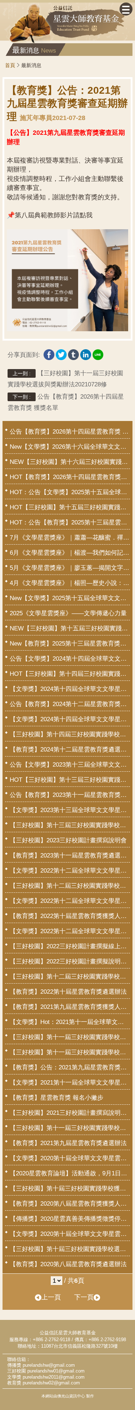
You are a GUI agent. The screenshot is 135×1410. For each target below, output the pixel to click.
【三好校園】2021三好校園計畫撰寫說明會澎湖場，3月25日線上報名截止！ (70, 1112)
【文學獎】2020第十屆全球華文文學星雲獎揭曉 (70, 1158)
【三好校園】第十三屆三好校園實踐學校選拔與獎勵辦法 (70, 825)
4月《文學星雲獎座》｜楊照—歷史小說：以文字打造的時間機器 (70, 583)
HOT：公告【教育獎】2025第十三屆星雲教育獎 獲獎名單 (70, 522)
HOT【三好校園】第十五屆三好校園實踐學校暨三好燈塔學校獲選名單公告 (70, 507)
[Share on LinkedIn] (85, 352)
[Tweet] (61, 352)
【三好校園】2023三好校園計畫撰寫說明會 (68, 840)
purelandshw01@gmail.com (56, 1371)
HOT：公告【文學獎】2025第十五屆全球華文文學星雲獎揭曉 (70, 492)
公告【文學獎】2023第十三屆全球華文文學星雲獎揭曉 (70, 764)
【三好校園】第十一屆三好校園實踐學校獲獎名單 (70, 1037)
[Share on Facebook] (49, 352)
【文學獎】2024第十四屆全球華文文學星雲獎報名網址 (70, 689)
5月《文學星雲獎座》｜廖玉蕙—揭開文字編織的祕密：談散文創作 (70, 567)
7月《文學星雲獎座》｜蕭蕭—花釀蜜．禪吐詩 (70, 537)
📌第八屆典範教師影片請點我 (50, 215)
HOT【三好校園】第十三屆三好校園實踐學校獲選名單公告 (70, 779)
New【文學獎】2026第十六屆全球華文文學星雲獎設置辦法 (70, 446)
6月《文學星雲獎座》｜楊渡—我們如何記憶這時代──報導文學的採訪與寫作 (70, 552)
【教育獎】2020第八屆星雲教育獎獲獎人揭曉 (70, 1203)
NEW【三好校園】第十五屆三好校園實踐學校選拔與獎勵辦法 (70, 628)
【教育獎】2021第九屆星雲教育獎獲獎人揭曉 (70, 1006)
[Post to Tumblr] (73, 352)
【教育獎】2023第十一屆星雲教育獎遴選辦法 (70, 855)
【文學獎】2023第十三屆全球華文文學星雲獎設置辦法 (70, 810)
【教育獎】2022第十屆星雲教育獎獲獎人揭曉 (70, 916)
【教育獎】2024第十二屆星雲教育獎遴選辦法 (70, 749)
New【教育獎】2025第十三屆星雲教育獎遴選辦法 (70, 643)
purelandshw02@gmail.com (51, 1382)
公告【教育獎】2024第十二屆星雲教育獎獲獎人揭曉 (70, 704)
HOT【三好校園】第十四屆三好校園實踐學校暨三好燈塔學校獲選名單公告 (70, 673)
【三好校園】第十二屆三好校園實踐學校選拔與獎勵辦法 (70, 976)
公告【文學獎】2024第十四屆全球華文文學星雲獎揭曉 (70, 658)
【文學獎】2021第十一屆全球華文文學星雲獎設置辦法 (70, 1082)
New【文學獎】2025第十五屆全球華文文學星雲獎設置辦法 (70, 598)
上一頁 (51, 1297)
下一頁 (84, 1297)
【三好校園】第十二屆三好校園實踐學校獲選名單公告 (70, 885)
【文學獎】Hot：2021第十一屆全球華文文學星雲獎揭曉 (70, 1022)
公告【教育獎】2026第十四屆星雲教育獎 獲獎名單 (66, 402)
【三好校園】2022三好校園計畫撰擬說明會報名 (70, 961)
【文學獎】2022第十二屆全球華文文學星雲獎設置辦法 (70, 931)
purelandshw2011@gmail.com (54, 1377)
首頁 (10, 65)
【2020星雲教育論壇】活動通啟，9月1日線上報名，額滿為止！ (70, 1173)
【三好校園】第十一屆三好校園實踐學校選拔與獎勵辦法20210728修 (65, 379)
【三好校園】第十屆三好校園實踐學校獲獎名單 (70, 1188)
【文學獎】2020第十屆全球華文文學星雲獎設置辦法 (70, 1234)
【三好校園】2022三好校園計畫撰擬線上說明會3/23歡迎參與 (70, 946)
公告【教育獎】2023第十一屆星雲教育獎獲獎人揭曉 (70, 795)
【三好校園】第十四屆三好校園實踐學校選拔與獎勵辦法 (70, 734)
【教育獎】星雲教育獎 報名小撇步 (56, 1097)
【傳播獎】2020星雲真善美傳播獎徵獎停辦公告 (70, 1218)
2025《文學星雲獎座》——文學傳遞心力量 (68, 613)
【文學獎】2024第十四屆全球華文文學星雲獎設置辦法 (70, 719)
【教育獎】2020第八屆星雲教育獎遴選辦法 (68, 1264)
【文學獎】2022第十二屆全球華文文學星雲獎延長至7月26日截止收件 (70, 900)
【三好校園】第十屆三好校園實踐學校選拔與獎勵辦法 (70, 1249)
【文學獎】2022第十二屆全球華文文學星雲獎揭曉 (70, 870)
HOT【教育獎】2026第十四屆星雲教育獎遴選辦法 (70, 477)
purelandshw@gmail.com (49, 1365)
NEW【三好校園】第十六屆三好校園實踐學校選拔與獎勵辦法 (70, 461)
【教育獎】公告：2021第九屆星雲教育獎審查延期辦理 (70, 1067)
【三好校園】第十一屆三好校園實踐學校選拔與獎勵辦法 (70, 1128)
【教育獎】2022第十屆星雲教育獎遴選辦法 (68, 991)
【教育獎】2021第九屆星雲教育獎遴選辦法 (68, 1143)
